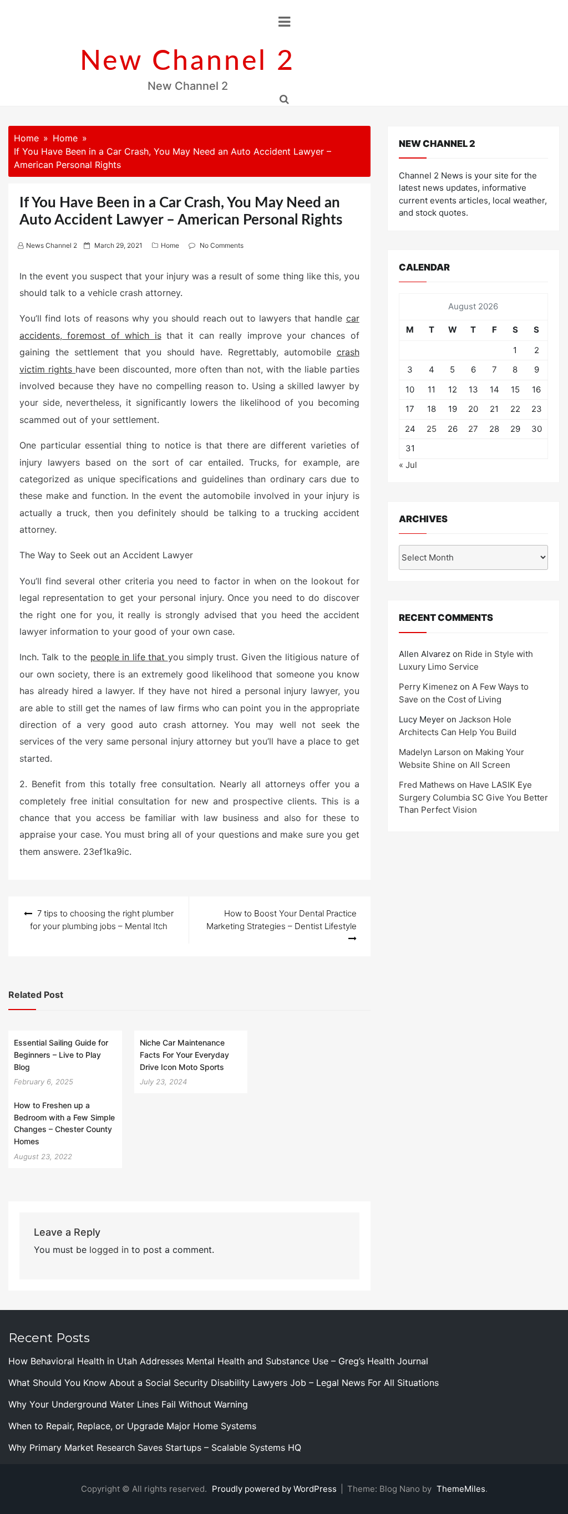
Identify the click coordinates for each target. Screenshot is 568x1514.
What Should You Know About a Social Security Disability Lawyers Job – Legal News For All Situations (223, 1382)
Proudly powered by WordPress (275, 1489)
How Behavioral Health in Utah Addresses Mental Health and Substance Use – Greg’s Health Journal (218, 1361)
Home (170, 245)
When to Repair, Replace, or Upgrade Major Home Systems (132, 1425)
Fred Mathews (427, 784)
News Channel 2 (51, 245)
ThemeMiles (461, 1489)
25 (432, 429)
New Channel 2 (187, 61)
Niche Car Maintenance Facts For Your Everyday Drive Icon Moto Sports (184, 1054)
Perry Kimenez (428, 686)
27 (473, 429)
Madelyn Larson (430, 752)
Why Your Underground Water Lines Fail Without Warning (128, 1404)
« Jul (408, 465)
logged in (109, 1249)
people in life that (129, 656)
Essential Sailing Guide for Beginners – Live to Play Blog (61, 1054)
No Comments (222, 245)
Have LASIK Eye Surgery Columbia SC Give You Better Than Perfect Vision (473, 797)
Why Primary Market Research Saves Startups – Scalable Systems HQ (154, 1447)
